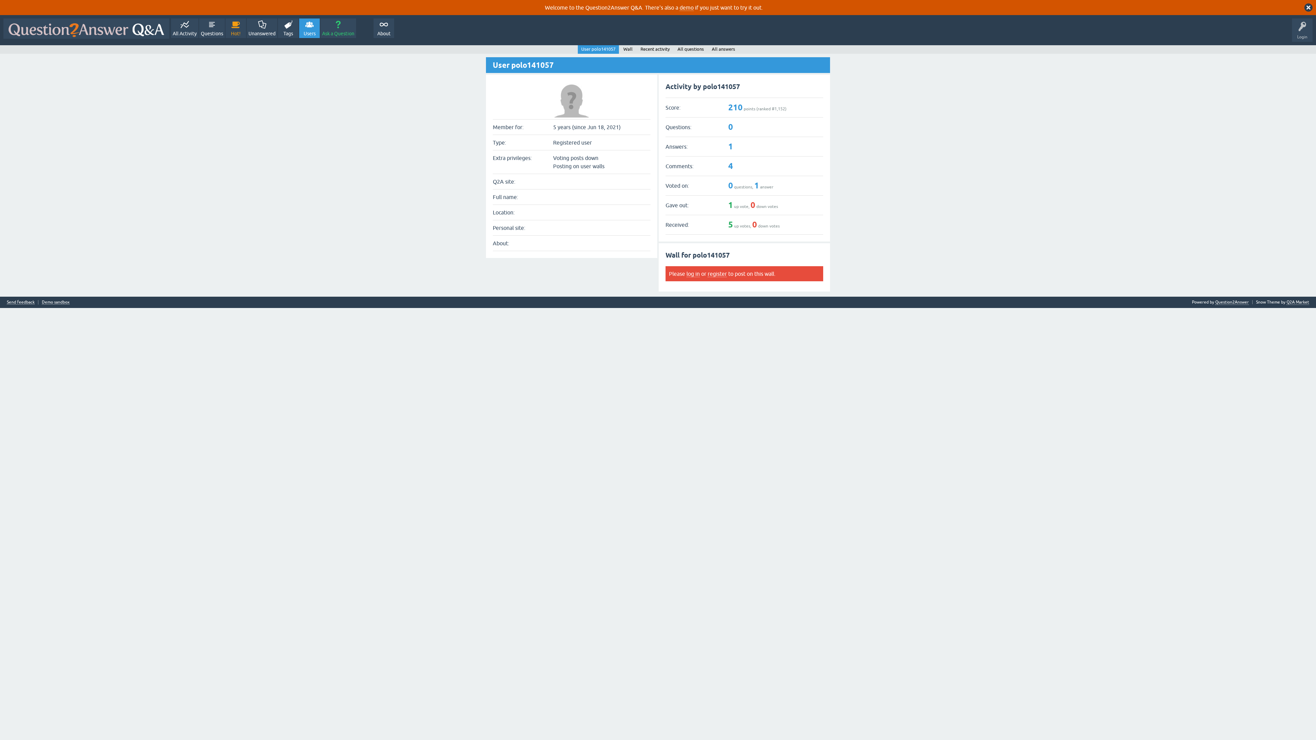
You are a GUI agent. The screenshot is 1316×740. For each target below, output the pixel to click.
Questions (212, 33)
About (384, 33)
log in (693, 274)
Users (310, 33)
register (717, 274)
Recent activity (655, 49)
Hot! (236, 33)
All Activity (185, 33)
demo (687, 7)
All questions (691, 49)
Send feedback (21, 302)
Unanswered (262, 33)
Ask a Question (338, 33)
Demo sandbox (56, 302)
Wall (628, 49)
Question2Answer (1232, 302)
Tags (288, 33)
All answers (723, 49)
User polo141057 (598, 49)
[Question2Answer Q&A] (86, 28)
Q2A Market (1298, 302)
